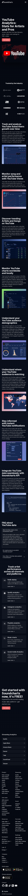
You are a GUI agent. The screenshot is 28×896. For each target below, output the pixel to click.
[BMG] (21, 102)
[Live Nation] (21, 96)
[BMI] (7, 114)
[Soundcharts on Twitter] (12, 885)
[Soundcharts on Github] (3, 885)
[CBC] (21, 114)
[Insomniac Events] (7, 108)
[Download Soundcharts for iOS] (7, 869)
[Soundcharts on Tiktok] (9, 885)
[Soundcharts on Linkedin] (6, 885)
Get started (6, 40)
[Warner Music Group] (21, 90)
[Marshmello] (21, 108)
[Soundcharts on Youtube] (16, 885)
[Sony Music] (7, 90)
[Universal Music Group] (7, 96)
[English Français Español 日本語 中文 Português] (6, 891)
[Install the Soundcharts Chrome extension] (14, 877)
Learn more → (11, 586)
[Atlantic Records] (7, 102)
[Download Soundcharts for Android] (18, 869)
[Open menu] (25, 2)
